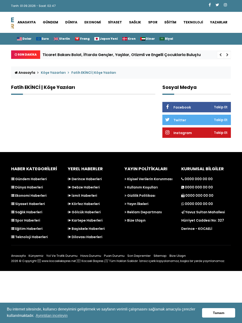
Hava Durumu (90, 255)
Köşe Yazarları (53, 72)
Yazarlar (218, 22)
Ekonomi (92, 22)
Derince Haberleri (86, 179)
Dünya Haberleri (28, 187)
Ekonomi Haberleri (30, 195)
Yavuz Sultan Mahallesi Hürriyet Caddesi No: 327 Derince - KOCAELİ (203, 220)
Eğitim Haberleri (28, 228)
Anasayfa (26, 22)
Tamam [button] (218, 313)
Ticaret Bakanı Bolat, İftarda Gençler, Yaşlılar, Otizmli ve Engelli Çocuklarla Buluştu (122, 54)
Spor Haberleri (27, 220)
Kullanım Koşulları (142, 187)
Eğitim (170, 22)
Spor (152, 22)
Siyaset (115, 22)
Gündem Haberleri (30, 179)
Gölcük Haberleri (86, 212)
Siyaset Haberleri (29, 203)
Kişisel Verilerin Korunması (149, 179)
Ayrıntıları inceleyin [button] (52, 316)
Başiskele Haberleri (88, 228)
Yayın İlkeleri (137, 203)
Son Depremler (139, 255)
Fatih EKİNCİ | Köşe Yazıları (93, 72)
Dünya (71, 22)
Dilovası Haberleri (86, 237)
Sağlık (135, 22)
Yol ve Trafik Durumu (62, 255)
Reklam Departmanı (144, 212)
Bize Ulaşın (136, 220)
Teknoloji (193, 22)
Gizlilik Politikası (140, 195)
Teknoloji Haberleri (31, 237)
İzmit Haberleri (84, 195)
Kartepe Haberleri (87, 220)
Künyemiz (36, 255)
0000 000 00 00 (198, 179)
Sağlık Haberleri (28, 212)
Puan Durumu (114, 255)
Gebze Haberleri (85, 187)
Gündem (50, 22)
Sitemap (160, 255)
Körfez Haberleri (85, 203)
